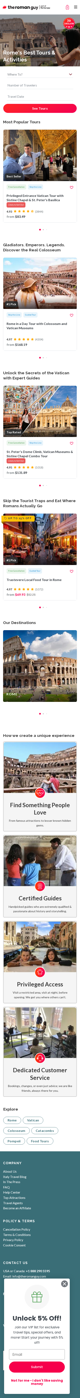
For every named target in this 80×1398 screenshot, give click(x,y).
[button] (40, 229)
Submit (37, 1367)
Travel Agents (13, 1203)
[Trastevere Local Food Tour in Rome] (40, 557)
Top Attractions (14, 1197)
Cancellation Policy (16, 1229)
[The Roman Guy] (26, 7)
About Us (10, 1171)
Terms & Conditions (17, 1235)
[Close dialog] (64, 1283)
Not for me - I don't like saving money (37, 1382)
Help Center (11, 1192)
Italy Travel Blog (14, 1177)
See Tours (40, 108)
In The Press (11, 1182)
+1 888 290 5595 (38, 1271)
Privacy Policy (13, 1240)
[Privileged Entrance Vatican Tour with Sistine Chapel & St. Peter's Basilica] (40, 176)
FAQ (6, 1187)
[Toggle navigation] (76, 7)
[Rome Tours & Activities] (40, 666)
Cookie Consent (14, 1245)
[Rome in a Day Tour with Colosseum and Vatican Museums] (40, 304)
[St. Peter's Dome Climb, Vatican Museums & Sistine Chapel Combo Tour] (40, 432)
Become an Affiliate (17, 1208)
